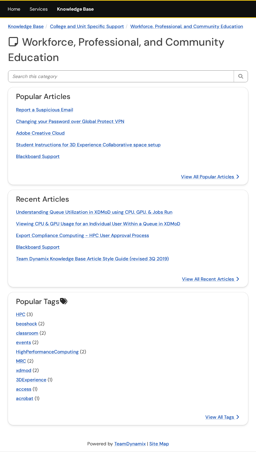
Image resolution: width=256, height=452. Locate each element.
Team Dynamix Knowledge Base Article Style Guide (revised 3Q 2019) (92, 259)
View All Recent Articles (208, 279)
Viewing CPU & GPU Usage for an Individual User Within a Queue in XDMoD (98, 224)
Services (39, 9)
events (23, 342)
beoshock (26, 324)
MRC (21, 361)
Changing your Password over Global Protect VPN (70, 121)
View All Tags (220, 417)
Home (14, 9)
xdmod (23, 370)
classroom (27, 333)
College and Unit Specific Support (87, 26)
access (23, 389)
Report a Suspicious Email (44, 110)
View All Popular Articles (208, 177)
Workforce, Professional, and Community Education (186, 26)
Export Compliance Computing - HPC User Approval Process (82, 235)
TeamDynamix (130, 444)
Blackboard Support (38, 156)
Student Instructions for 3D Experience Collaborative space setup (88, 145)
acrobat (24, 398)
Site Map (159, 444)
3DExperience (31, 380)
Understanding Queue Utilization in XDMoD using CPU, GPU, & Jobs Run (94, 212)
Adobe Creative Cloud (40, 133)
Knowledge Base (75, 9)
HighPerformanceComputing (47, 352)
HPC (20, 314)
